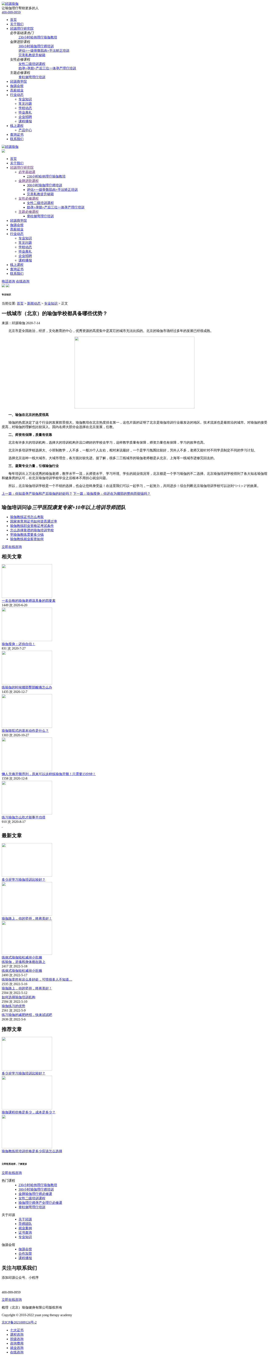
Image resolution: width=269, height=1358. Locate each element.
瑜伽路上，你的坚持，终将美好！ (27, 918)
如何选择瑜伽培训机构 (18, 997)
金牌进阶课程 (28, 181)
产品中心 (25, 130)
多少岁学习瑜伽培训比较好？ (23, 879)
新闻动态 (34, 303)
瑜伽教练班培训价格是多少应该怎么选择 (32, 1151)
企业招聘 (25, 117)
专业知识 (25, 99)
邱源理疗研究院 (22, 28)
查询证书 (17, 134)
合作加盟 (25, 1253)
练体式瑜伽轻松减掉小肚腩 (22, 957)
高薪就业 (17, 90)
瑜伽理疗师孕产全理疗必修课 (40, 1202)
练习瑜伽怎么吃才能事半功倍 (23, 817)
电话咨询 (8, 281)
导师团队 (25, 1223)
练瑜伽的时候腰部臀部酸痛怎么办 (27, 687)
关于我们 (17, 24)
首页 (13, 19)
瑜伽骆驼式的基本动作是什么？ (25, 730)
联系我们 (17, 139)
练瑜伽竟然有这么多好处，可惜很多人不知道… (37, 979)
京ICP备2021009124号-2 (19, 1322)
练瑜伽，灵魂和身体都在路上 (23, 962)
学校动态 (25, 108)
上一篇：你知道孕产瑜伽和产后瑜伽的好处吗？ (37, 493)
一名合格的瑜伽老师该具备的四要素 (28, 600)
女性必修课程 (28, 198)
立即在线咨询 (12, 547)
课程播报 (25, 121)
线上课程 (17, 125)
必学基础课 (26, 172)
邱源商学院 (18, 81)
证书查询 (25, 1232)
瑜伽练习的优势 (13, 1006)
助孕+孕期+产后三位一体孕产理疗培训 (47, 68)
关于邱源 (25, 1219)
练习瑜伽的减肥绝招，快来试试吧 (27, 1015)
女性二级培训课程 (31, 64)
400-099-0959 (11, 12)
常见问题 (25, 103)
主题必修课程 (28, 212)
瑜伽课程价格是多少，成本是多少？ (28, 1112)
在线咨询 (22, 281)
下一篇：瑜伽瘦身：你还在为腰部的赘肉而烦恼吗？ (111, 493)
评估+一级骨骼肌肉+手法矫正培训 (43, 50)
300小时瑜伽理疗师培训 (36, 46)
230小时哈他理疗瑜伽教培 (37, 37)
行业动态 (17, 95)
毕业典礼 (25, 112)
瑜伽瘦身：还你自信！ (18, 644)
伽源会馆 (17, 86)
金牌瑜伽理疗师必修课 (35, 1194)
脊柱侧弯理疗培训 (31, 77)
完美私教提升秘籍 (31, 55)
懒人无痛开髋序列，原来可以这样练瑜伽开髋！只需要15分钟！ (49, 774)
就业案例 (25, 1228)
